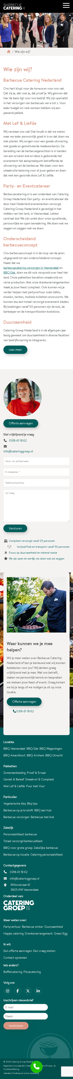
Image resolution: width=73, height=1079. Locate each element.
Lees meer (15, 349)
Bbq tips (32, 803)
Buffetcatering (12, 972)
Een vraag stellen (44, 951)
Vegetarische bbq (14, 803)
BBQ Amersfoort (14, 755)
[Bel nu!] (36, 1066)
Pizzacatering (32, 972)
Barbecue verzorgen (16, 817)
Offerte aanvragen (21, 423)
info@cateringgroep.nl (18, 451)
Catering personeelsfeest (46, 854)
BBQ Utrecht (54, 755)
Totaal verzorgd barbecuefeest (23, 841)
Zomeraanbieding (14, 773)
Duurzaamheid (53, 927)
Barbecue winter (32, 927)
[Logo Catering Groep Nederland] (21, 5)
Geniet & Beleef (13, 779)
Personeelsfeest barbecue (20, 834)
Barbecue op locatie (16, 854)
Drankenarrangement (39, 933)
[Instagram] (7, 991)
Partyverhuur (12, 927)
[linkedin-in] (38, 991)
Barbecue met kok (42, 817)
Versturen (15, 528)
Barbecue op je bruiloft (18, 810)
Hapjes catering (13, 933)
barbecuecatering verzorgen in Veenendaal (31, 268)
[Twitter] (27, 991)
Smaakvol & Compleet (39, 779)
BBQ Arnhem (35, 755)
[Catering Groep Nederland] (18, 905)
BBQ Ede (9, 272)
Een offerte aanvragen (17, 951)
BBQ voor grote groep (18, 848)
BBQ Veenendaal (14, 748)
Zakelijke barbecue (46, 848)
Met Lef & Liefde (14, 786)
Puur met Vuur (35, 786)
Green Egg (60, 933)
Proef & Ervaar (36, 773)
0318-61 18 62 (17, 440)
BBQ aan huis (42, 810)
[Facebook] (17, 991)
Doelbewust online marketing (25, 1073)
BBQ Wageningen (50, 748)
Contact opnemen (15, 957)
